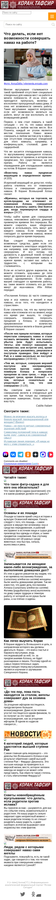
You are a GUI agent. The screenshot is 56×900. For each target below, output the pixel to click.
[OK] (28, 454)
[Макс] (43, 454)
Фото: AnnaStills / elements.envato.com (26, 83)
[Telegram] (20, 454)
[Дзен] (35, 454)
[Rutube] (5, 454)
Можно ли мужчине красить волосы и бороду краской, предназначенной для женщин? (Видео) (26, 419)
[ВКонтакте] (13, 454)
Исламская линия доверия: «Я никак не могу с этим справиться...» (27, 442)
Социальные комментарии (21, 463)
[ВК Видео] (50, 454)
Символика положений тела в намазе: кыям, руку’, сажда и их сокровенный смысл (26, 435)
